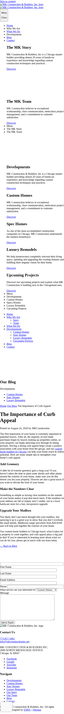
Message (4, 592)
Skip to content (8, 1)
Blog (9, 37)
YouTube (11, 664)
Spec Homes (19, 335)
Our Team (12, 695)
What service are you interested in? (18, 589)
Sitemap (37, 709)
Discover (11, 69)
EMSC (27, 709)
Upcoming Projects (23, 340)
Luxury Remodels (22, 338)
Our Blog (12, 406)
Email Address (7, 579)
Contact (11, 40)
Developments (14, 329)
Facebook (12, 658)
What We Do (13, 31)
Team (16, 323)
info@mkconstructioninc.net (14, 641)
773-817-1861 (7, 638)
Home (10, 25)
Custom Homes (21, 332)
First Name (5, 567)
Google (10, 661)
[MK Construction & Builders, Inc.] (21, 6)
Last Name (5, 573)
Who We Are (13, 317)
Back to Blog (8, 546)
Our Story (12, 692)
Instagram (12, 667)
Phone (3, 586)
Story (16, 320)
